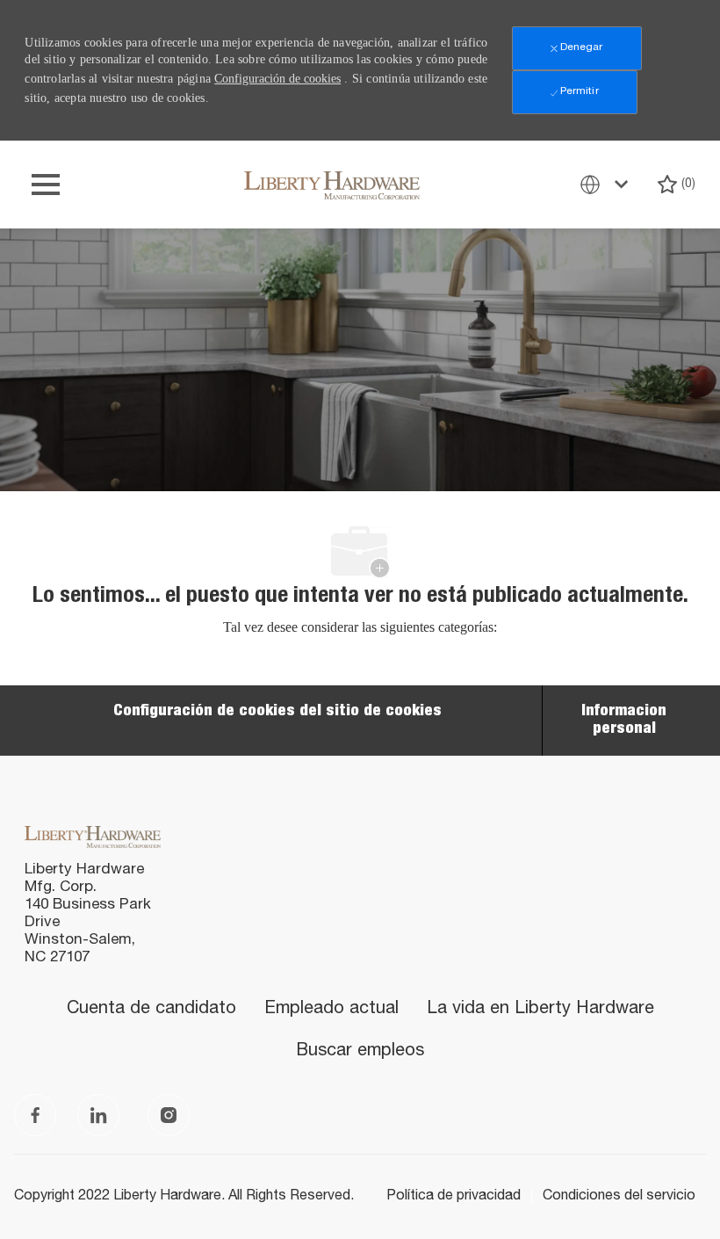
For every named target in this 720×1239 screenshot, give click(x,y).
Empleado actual (331, 1010)
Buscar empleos (360, 1052)
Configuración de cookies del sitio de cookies (277, 712)
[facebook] (35, 1115)
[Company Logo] (332, 185)
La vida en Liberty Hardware (540, 1010)
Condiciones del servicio (619, 1197)
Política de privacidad (453, 1197)
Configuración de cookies (277, 78)
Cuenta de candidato (151, 1010)
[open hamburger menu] (46, 184)
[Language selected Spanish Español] (608, 184)
